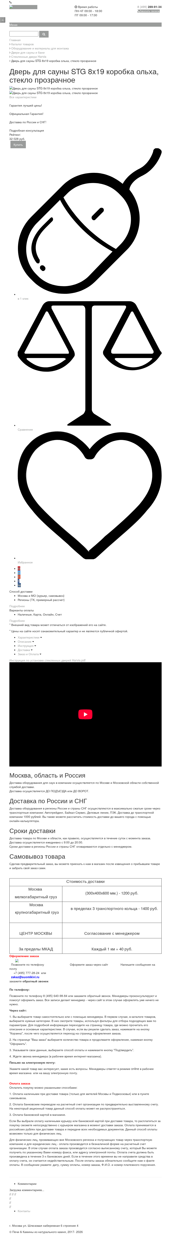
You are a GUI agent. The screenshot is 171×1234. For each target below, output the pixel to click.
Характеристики (28, 637)
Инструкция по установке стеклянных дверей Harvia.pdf (47, 660)
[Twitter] (19, 573)
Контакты (24, 1211)
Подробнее (17, 606)
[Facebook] (18, 581)
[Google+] (19, 577)
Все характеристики (22, 97)
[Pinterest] (19, 568)
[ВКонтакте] (19, 585)
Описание (24, 641)
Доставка (24, 650)
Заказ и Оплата (28, 654)
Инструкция (26, 645)
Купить (18, 144)
